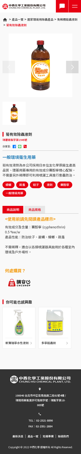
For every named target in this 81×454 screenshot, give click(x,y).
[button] (72, 67)
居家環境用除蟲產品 (40, 19)
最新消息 (17, 436)
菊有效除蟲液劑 (16, 25)
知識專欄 (48, 436)
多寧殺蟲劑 (48, 343)
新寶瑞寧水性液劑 (17, 343)
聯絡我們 (63, 436)
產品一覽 (17, 19)
